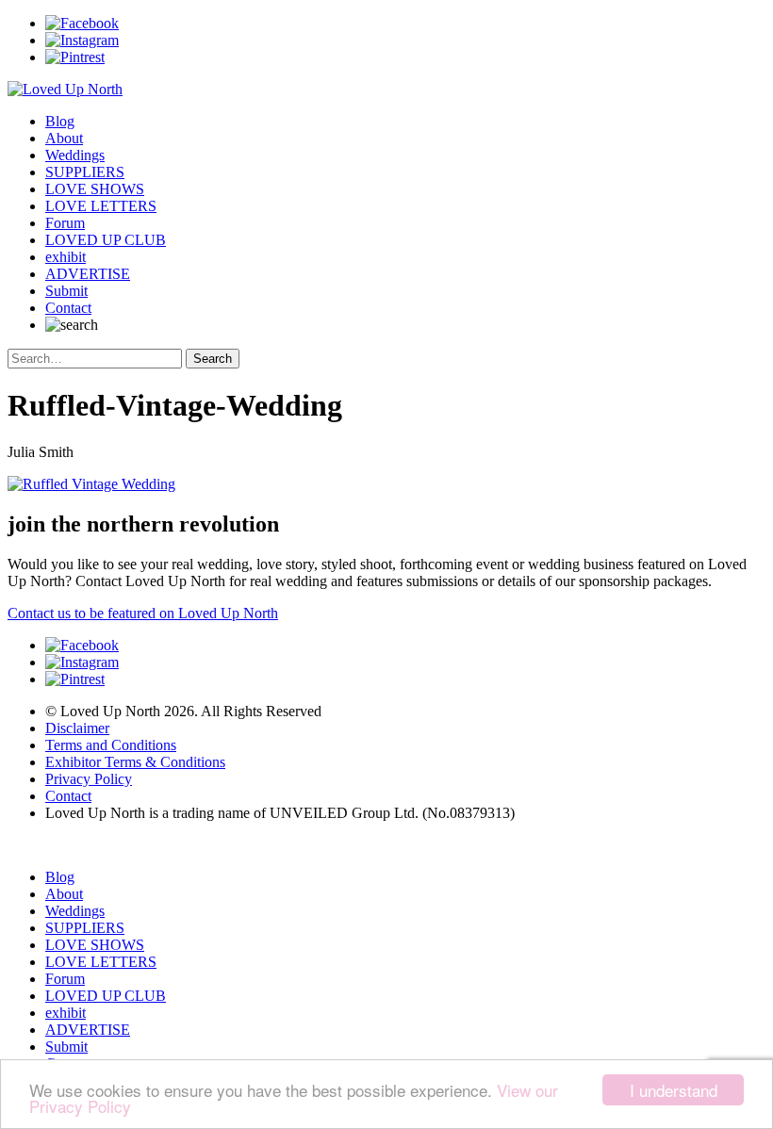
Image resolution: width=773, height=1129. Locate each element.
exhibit (65, 257)
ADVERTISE (87, 274)
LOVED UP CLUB (105, 240)
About (64, 138)
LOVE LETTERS (100, 206)
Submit (66, 291)
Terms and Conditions (110, 745)
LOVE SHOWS (94, 189)
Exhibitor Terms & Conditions (135, 762)
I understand (673, 1090)
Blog (59, 121)
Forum (65, 223)
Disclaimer (77, 728)
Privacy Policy (88, 779)
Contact (68, 308)
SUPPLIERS (84, 172)
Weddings (75, 155)
